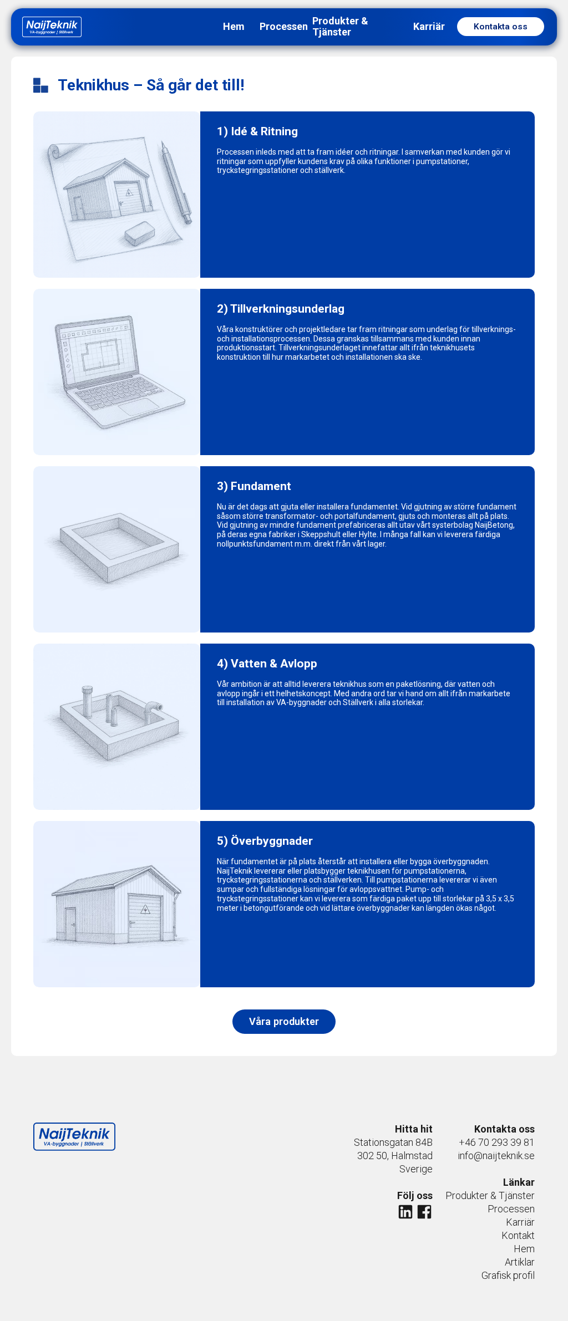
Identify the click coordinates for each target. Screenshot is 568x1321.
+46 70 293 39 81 (497, 1142)
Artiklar (520, 1262)
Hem (524, 1248)
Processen (511, 1209)
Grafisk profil (508, 1275)
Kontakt (518, 1235)
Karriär (520, 1222)
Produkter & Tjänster (490, 1195)
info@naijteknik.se (496, 1155)
